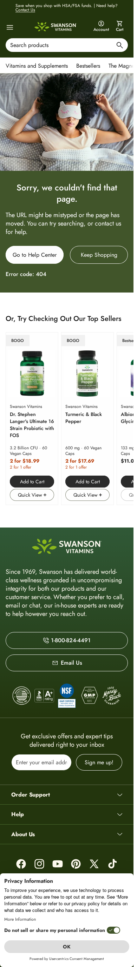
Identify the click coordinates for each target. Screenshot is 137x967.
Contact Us (25, 10)
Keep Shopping (99, 255)
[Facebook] (21, 864)
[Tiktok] (112, 864)
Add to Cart (32, 481)
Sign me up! (99, 762)
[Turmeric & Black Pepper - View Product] (87, 418)
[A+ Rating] (44, 696)
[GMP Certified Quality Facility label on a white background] (89, 695)
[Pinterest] (76, 864)
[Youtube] (58, 864)
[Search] (120, 46)
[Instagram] (39, 864)
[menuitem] (38, 65)
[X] (94, 864)
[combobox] (67, 45)
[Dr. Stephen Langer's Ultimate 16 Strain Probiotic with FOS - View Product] (32, 418)
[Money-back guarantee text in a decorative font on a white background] (112, 695)
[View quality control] (67, 696)
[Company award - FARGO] (22, 696)
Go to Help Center (35, 255)
